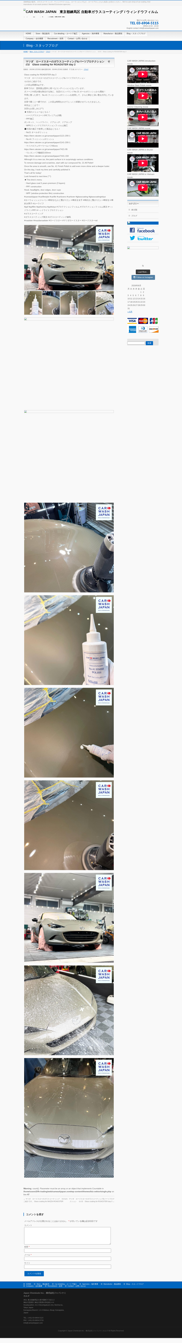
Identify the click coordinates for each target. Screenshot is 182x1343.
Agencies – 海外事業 (90, 1284)
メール (27, 1255)
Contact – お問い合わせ (77, 1286)
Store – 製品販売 (43, 1284)
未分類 (134, 210)
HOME (28, 1284)
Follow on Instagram (144, 277)
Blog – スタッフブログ (135, 1284)
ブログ (86, 69)
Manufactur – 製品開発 (112, 1284)
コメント (28, 1225)
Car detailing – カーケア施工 (66, 1284)
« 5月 (130, 312)
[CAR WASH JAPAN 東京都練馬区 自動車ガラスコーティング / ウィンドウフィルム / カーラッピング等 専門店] (91, 14)
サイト (27, 1263)
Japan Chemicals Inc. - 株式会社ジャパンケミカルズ (88, 1331)
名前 (26, 1247)
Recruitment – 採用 (55, 1286)
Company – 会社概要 (34, 1286)
